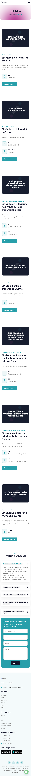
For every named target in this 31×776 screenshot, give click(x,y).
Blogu (2, 718)
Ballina (11, 14)
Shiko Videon (8, 84)
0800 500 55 (6, 736)
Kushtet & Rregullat (6, 723)
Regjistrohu (4, 695)
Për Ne (3, 715)
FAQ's (2, 720)
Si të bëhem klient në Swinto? (12, 564)
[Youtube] (17, 762)
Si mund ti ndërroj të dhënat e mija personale (14, 603)
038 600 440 (6, 738)
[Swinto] (4, 2)
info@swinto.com (7, 743)
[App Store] (6, 752)
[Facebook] (13, 762)
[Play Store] (17, 752)
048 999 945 (6, 741)
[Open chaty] (26, 772)
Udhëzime (4, 705)
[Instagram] (9, 762)
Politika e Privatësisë (6, 725)
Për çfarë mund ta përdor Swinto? (14, 595)
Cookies (3, 728)
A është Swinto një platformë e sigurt (13, 612)
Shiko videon (8, 159)
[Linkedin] (21, 762)
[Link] (3, 678)
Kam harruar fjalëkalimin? (11, 587)
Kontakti (3, 702)
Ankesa (3, 707)
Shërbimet (4, 700)
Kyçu (2, 697)
